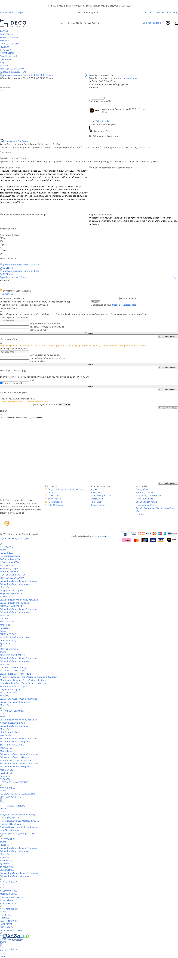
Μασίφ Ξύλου (6, 587)
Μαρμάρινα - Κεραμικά (11, 590)
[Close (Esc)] (1, 87)
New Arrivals (6, 59)
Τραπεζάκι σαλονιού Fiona (13, 72)
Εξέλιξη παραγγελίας (146, 502)
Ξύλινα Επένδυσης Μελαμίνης (15, 584)
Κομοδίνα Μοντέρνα (10, 830)
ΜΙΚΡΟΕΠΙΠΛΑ (7, 621)
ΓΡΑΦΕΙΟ (4, 47)
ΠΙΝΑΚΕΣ (4, 918)
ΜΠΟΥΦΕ (4, 695)
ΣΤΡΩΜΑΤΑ (5, 50)
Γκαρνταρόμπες (8, 640)
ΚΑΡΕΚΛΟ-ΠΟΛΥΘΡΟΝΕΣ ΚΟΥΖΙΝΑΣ (17, 793)
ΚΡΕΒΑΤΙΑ (5, 716)
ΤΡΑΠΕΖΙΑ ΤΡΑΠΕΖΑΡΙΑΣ (12, 655)
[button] (86, 75)
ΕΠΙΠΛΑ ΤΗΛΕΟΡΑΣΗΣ (11, 606)
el (146, 12)
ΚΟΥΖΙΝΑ (4, 40)
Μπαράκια (5, 624)
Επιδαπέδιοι (6, 779)
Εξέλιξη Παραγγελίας (167, 12)
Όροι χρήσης (142, 489)
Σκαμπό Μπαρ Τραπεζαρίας (13, 686)
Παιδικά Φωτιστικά (9, 817)
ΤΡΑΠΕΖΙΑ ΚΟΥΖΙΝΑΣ (10, 797)
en (150, 12)
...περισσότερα (130, 78)
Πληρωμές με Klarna (146, 505)
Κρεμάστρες (6, 643)
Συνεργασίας (6, 866)
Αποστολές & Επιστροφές (148, 495)
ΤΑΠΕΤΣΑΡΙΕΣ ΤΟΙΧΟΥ (11, 930)
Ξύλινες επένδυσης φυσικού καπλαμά (19, 754)
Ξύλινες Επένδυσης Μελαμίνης (15, 603)
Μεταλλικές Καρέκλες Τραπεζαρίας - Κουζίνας (23, 680)
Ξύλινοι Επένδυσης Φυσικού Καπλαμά (18, 699)
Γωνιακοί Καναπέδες (10, 556)
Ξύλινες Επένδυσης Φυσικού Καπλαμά (19, 599)
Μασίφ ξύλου (6, 751)
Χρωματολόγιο (98, 505)
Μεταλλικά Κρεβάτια (10, 732)
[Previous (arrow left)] (1, 90)
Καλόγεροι (5, 628)
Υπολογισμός (64, 405)
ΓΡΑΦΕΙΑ (4, 845)
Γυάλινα (4, 618)
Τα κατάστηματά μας (101, 495)
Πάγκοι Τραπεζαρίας (10, 689)
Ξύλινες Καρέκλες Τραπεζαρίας (15, 673)
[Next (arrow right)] (4, 90)
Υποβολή (95, 302)
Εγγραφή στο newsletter (14, 383)
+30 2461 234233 (152, 23)
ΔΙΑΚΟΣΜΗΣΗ (7, 53)
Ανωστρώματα (7, 900)
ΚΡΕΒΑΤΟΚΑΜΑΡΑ (9, 37)
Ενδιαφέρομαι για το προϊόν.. (14, 317)
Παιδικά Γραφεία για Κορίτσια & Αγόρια (19, 827)
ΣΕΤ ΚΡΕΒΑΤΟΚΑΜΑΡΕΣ (12, 744)
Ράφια (3, 631)
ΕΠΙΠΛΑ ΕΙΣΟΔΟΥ (8, 634)
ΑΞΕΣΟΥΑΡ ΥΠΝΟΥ (9, 890)
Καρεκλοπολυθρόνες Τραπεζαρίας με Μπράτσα (23, 683)
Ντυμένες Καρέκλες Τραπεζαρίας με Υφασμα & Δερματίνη (29, 677)
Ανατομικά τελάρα (9, 903)
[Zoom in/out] (9, 87)
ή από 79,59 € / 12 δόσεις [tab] (121, 110)
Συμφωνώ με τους (114, 305)
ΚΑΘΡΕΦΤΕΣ (6, 773)
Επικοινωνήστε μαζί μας (12, 12)
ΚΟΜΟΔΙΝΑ (5, 735)
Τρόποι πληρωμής (145, 492)
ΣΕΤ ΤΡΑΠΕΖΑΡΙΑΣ (9, 692)
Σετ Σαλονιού (6, 565)
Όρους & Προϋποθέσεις (124, 305)
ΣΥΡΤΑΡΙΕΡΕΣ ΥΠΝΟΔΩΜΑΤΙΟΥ (15, 760)
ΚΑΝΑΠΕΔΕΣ (6, 552)
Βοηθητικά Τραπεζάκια (11, 593)
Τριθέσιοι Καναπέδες (10, 559)
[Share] (4, 87)
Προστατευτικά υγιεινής (12, 897)
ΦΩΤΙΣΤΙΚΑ (5, 914)
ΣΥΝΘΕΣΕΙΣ (6, 596)
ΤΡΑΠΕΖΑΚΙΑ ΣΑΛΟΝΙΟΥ (12, 68)
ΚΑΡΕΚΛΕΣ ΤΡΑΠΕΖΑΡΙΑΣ (12, 670)
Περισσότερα (6, 294)
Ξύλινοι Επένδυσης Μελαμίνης (15, 702)
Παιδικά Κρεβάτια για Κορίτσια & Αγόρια (19, 821)
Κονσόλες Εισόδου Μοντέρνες (15, 637)
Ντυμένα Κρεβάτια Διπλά (12, 722)
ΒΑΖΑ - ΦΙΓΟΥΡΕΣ (9, 921)
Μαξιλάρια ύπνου (8, 894)
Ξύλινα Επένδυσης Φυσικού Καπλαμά (18, 581)
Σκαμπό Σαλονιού (9, 571)
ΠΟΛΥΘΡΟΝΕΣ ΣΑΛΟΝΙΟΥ (12, 574)
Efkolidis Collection (9, 56)
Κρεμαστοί (5, 776)
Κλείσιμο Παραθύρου (168, 336)
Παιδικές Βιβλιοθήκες (10, 824)
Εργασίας (4, 863)
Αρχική (3, 62)
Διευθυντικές (6, 860)
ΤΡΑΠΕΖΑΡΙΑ (6, 34)
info (102, 536)
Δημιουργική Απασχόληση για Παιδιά (18, 833)
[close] (1, 311)
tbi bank (140, 514)
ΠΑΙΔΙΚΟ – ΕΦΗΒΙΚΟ (10, 43)
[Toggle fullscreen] (6, 87)
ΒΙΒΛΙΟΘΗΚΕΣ (7, 870)
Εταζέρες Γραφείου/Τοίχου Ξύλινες (17, 814)
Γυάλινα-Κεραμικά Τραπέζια (13, 667)
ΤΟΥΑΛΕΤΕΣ (6, 748)
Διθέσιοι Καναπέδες (10, 562)
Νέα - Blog (96, 502)
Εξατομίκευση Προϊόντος (16, 141)
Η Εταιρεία (96, 492)
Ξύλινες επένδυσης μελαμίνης (15, 757)
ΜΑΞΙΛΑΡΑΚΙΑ (7, 927)
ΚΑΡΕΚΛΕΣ (5, 857)
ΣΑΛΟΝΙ (4, 31)
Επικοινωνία (97, 498)
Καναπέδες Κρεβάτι (9, 568)
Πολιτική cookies (144, 498)
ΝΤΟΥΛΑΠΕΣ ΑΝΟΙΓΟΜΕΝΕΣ (14, 782)
